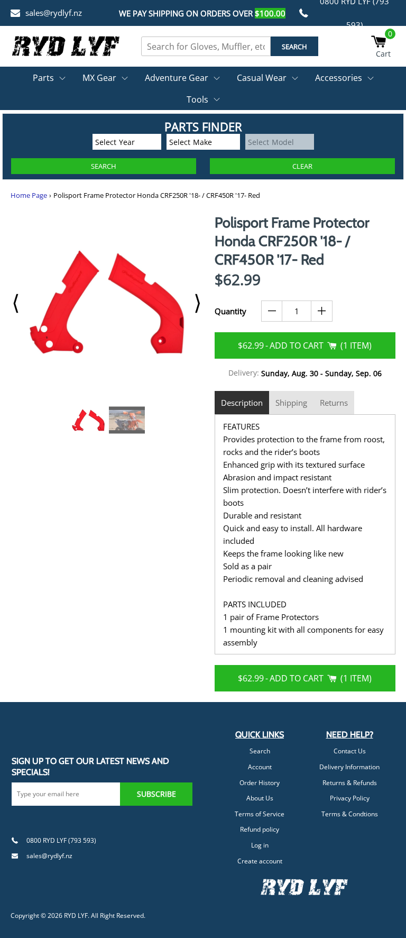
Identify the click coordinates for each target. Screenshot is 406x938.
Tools (197, 99)
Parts (43, 78)
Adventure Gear (176, 78)
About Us (259, 798)
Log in (260, 845)
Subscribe (156, 794)
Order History (259, 782)
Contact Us (350, 750)
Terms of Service (259, 813)
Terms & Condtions (349, 813)
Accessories (338, 78)
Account (260, 766)
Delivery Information (349, 766)
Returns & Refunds (349, 782)
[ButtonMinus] (272, 311)
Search (260, 750)
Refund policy (259, 829)
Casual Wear (262, 78)
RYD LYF (76, 915)
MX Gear (99, 78)
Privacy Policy (350, 798)
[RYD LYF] (66, 46)
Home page (29, 195)
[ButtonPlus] (322, 311)
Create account (259, 861)
